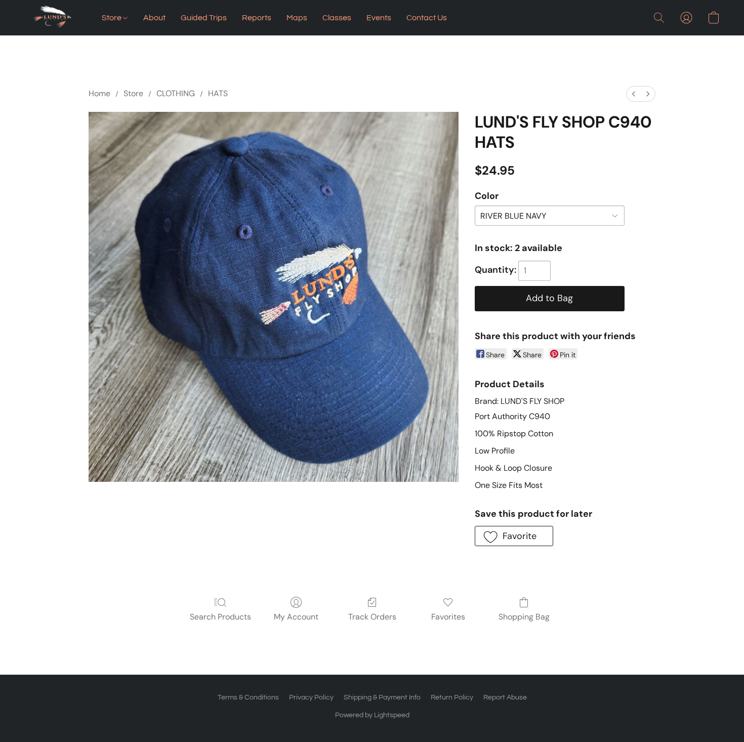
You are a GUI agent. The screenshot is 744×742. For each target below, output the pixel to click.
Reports (256, 18)
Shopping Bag (524, 616)
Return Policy (452, 697)
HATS (218, 93)
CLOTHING (175, 93)
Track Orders (372, 616)
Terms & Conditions (248, 697)
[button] (52, 17)
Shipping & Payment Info (382, 697)
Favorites (448, 616)
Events (378, 18)
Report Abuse (505, 697)
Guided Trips (204, 18)
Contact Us (426, 18)
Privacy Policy (311, 697)
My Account (296, 616)
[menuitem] (634, 94)
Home (99, 93)
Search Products (220, 616)
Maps (296, 18)
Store (112, 18)
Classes (336, 18)
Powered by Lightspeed (372, 715)
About (154, 18)
